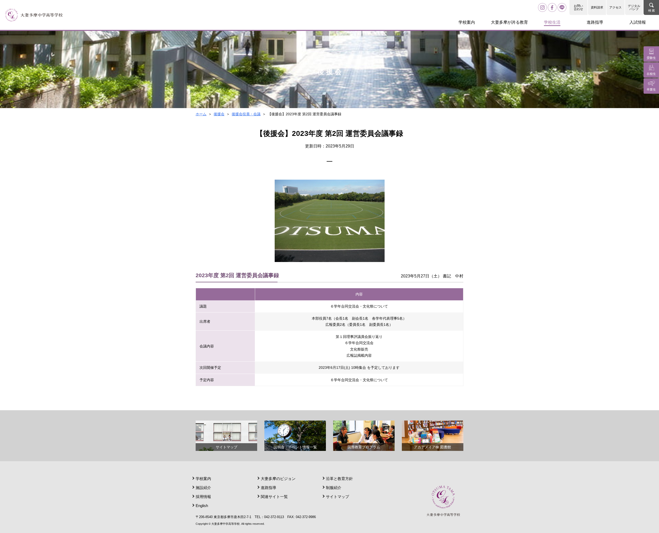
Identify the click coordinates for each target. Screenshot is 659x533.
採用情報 (203, 497)
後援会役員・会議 (246, 114)
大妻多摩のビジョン (278, 478)
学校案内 (203, 478)
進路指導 (268, 488)
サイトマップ (337, 497)
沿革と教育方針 (339, 478)
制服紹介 (333, 488)
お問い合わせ (578, 7)
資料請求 (597, 7)
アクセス (615, 7)
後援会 (219, 114)
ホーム (201, 114)
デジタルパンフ (634, 7)
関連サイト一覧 (274, 497)
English (202, 506)
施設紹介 (203, 488)
